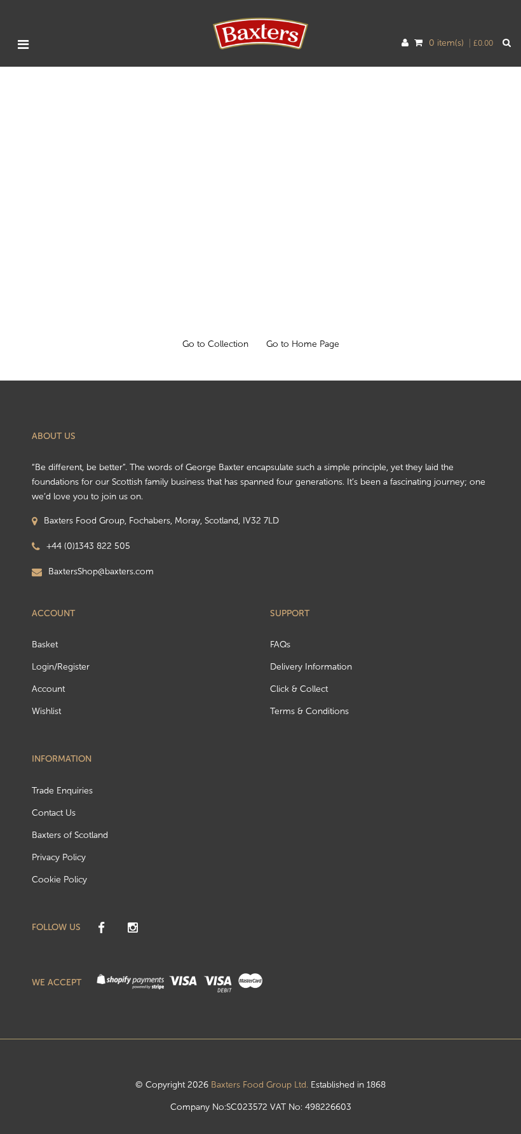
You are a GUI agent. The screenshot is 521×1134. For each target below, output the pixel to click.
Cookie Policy (59, 879)
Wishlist (46, 711)
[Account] (405, 43)
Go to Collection (215, 344)
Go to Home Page (302, 344)
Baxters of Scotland (70, 835)
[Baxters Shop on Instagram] (132, 928)
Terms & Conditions (309, 711)
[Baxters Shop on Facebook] (101, 928)
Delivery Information (311, 666)
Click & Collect (299, 689)
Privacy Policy (59, 857)
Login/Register (61, 666)
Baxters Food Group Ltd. (259, 1084)
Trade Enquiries (62, 790)
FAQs (280, 644)
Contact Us (54, 812)
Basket (45, 644)
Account (48, 689)
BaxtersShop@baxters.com (101, 571)
